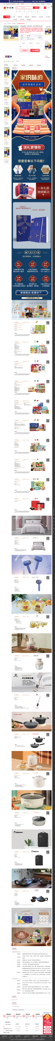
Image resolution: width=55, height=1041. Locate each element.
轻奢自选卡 (24, 11)
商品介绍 (15, 65)
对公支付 (26, 1028)
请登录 (18, 4)
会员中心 (33, 4)
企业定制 (22, 19)
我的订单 (37, 4)
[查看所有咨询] (21, 1009)
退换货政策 (37, 1026)
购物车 (49, 7)
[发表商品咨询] (15, 1009)
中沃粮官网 (38, 1039)
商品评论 (31, 65)
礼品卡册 (41, 17)
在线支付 (26, 1026)
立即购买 (24, 50)
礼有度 (26, 11)
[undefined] (11, 33)
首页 (14, 17)
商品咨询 (39, 65)
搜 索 (36, 7)
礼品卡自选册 (17, 1026)
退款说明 (36, 1030)
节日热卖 (15, 19)
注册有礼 (22, 4)
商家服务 (42, 4)
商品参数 (23, 65)
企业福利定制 (17, 1030)
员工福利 (48, 17)
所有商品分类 (7, 17)
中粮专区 (20, 17)
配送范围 (26, 1030)
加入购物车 (35, 50)
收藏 (18, 61)
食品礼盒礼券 (17, 1028)
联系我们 (29, 19)
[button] (48, 60)
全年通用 (13, 23)
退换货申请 (37, 1028)
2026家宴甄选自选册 (20, 23)
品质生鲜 (27, 17)
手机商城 (48, 4)
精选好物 (34, 17)
